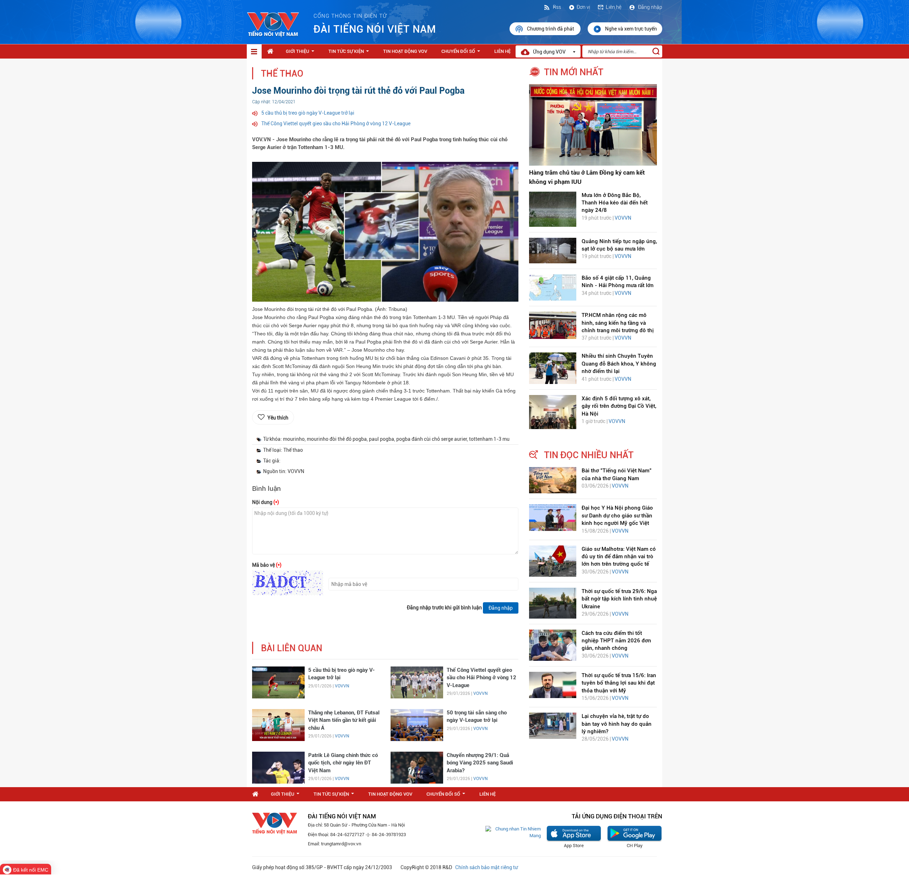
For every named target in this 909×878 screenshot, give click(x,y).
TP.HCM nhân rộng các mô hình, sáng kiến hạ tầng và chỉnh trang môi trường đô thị (618, 323)
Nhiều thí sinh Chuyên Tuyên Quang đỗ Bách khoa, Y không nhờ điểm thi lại (619, 363)
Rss (556, 7)
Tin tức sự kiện (350, 53)
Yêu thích (277, 418)
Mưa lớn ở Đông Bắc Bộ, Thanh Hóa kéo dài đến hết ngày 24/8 (615, 203)
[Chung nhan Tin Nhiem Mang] (513, 832)
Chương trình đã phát (551, 29)
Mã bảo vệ (267, 565)
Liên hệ (613, 7)
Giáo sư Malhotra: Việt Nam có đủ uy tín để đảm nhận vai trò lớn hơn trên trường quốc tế (619, 556)
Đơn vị (583, 7)
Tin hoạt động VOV (405, 51)
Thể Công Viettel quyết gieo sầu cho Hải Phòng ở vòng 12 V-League (335, 123)
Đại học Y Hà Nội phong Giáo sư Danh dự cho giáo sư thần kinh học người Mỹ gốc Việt (617, 515)
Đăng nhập (649, 7)
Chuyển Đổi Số (462, 53)
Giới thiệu (301, 53)
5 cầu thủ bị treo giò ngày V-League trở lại (307, 113)
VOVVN (342, 686)
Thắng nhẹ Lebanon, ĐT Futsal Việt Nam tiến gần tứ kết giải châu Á (344, 720)
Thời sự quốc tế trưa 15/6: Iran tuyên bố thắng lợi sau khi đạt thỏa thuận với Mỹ (619, 683)
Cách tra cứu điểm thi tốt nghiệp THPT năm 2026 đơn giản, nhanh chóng (616, 641)
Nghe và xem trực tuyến (631, 29)
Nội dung (265, 502)
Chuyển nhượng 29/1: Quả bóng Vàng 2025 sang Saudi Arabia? (480, 763)
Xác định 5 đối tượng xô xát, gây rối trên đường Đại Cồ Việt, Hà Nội (619, 406)
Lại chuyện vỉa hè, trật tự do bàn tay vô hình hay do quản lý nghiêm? (617, 724)
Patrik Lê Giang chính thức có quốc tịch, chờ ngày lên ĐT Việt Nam (343, 763)
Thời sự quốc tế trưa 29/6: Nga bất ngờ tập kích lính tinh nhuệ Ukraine (619, 599)
